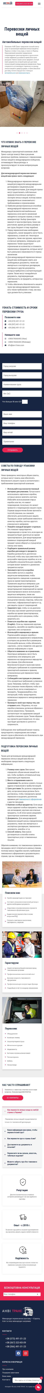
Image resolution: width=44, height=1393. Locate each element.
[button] (17, 133)
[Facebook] (18, 1353)
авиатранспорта (24, 73)
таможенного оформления (30, 799)
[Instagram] (25, 1353)
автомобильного (10, 73)
